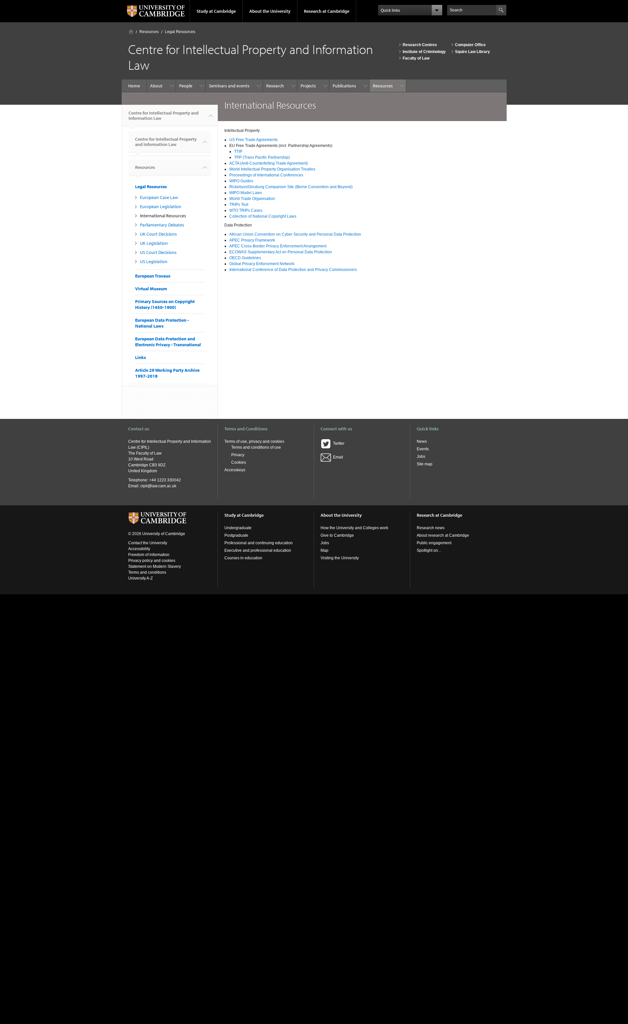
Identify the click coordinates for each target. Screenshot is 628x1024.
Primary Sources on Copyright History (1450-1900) (165, 304)
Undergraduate (238, 528)
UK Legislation (154, 243)
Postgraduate (236, 535)
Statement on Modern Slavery (154, 566)
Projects (308, 86)
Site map (424, 464)
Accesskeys (234, 470)
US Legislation (153, 261)
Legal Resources (180, 31)
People (185, 86)
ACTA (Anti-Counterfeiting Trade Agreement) (268, 163)
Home (131, 31)
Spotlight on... (429, 550)
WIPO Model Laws (245, 192)
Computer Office (470, 45)
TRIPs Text (238, 204)
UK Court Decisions (158, 234)
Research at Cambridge (326, 11)
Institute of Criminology (424, 51)
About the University (269, 11)
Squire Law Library (472, 51)
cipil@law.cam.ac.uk (158, 486)
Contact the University (147, 543)
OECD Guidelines (245, 258)
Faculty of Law (416, 58)
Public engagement (434, 543)
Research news (431, 528)
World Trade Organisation (252, 198)
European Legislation (160, 206)
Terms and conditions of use (256, 447)
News (422, 441)
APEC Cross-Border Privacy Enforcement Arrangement (277, 246)
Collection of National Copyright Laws (262, 216)
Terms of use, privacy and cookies (254, 441)
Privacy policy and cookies (151, 560)
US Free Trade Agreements (253, 139)
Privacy (237, 455)
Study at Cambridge (216, 11)
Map (324, 550)
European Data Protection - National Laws (162, 323)
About (156, 86)
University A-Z (140, 578)
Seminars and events (229, 86)
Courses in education (243, 558)
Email (337, 457)
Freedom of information (148, 554)
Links (140, 357)
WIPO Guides (241, 181)
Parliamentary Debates (162, 225)
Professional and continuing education (258, 543)
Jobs (421, 456)
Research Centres (420, 45)
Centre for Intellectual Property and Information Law (164, 115)
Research (275, 86)
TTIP (238, 151)
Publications (344, 86)
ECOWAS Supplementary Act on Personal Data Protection (280, 252)
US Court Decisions (158, 252)
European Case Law (159, 197)
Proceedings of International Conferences (266, 175)
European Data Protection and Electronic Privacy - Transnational (168, 342)
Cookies (238, 462)
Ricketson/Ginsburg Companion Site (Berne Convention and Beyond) (291, 187)
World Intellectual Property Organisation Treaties (272, 169)
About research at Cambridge (443, 535)
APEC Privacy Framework (252, 240)
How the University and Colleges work (354, 528)
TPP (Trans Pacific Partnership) (262, 157)
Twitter (337, 443)
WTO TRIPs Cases (245, 210)
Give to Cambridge (337, 535)
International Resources (163, 216)
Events (423, 449)
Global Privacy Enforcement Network (261, 263)
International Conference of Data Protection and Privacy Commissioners (293, 269)
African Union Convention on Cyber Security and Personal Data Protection (295, 234)
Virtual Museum (151, 289)
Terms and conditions (147, 572)
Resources (149, 31)
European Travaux (152, 276)
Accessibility (139, 549)
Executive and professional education (257, 550)
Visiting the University (340, 558)
